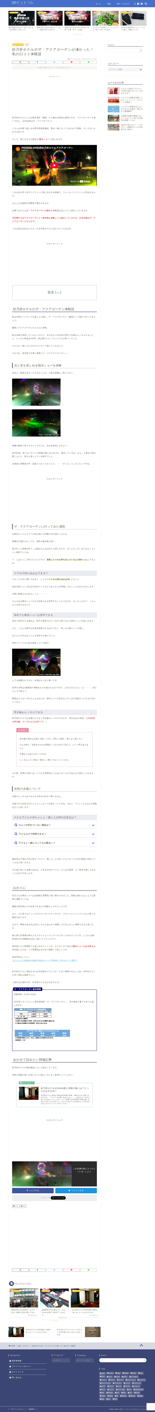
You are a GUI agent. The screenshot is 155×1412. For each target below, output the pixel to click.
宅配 (124, 1392)
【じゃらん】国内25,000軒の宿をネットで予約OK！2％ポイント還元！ (45, 960)
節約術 (140, 1396)
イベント (104, 1380)
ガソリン (121, 1380)
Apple (118, 1373)
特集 (109, 4)
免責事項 (32, 1409)
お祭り (125, 1376)
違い (109, 1399)
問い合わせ (17, 1377)
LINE (141, 1373)
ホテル (16, 1206)
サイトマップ (17, 1372)
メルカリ (111, 1389)
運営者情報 (17, 1361)
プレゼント (136, 1386)
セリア (103, 1386)
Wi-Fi (103, 1376)
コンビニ (127, 1383)
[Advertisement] (54, 95)
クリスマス (142, 1380)
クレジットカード (106, 1383)
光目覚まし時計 (139, 1389)
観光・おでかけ (123, 4)
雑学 (116, 1399)
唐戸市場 (110, 1392)
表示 (58, 293)
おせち (110, 1376)
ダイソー (111, 1386)
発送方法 (133, 1396)
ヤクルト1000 (121, 1389)
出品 (103, 1392)
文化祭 (103, 1396)
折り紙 (137, 1392)
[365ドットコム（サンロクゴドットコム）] (22, 6)
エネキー (112, 1380)
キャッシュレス (131, 1380)
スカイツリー (137, 1383)
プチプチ (127, 1386)
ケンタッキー (118, 1383)
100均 (103, 1373)
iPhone (134, 1373)
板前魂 (110, 1396)
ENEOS (126, 1373)
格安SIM (124, 1396)
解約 (103, 1399)
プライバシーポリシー (21, 1366)
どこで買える (134, 1376)
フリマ (119, 1386)
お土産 (117, 1376)
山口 (131, 1392)
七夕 (130, 1389)
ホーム (98, 4)
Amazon (111, 1373)
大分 (23, 1206)
